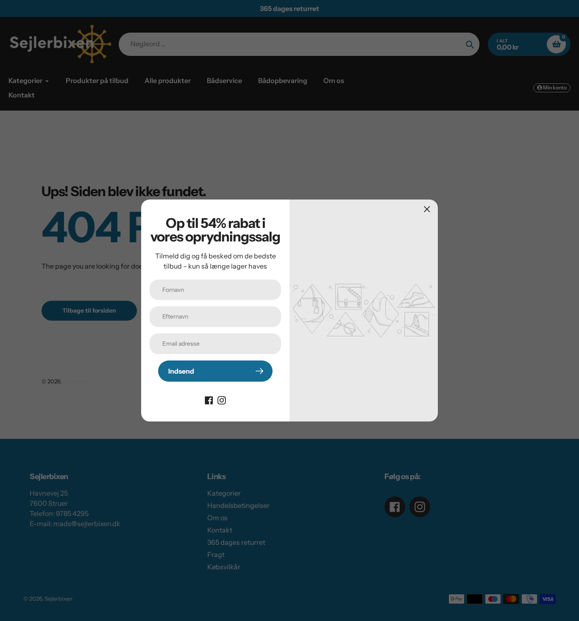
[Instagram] (221, 399)
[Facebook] (209, 399)
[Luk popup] (427, 209)
